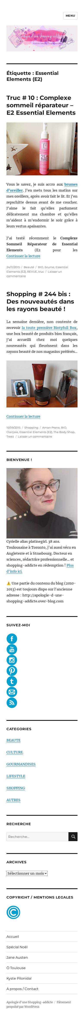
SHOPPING (15, 788)
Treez (10, 436)
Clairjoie (12, 432)
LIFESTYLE (15, 776)
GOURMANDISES (21, 764)
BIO (40, 267)
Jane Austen (17, 957)
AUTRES (13, 800)
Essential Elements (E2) (35, 432)
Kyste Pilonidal (18, 978)
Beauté (29, 267)
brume (49, 267)
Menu (70, 15)
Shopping (31, 427)
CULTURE (14, 752)
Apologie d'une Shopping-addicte (29, 1002)
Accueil (12, 937)
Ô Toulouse (16, 968)
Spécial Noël (17, 947)
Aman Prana (51, 427)
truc (41, 271)
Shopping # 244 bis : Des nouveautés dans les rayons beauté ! (40, 301)
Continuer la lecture (23, 256)
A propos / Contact (22, 989)
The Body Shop (64, 432)
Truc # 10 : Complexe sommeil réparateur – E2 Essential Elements (41, 105)
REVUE (32, 271)
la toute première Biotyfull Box (49, 328)
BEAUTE (13, 740)
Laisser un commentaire (35, 436)
